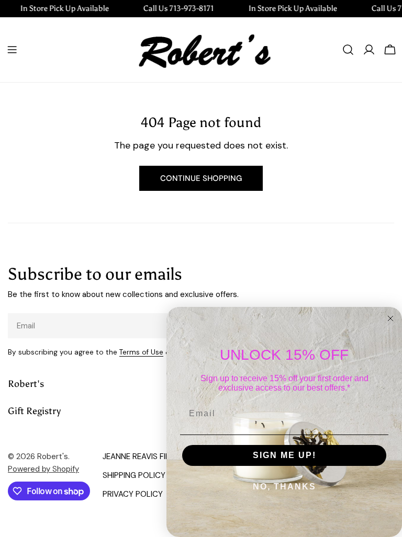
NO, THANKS (284, 486)
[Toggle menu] (12, 49)
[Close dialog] (390, 318)
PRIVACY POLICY (133, 494)
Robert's (52, 456)
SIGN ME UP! (284, 455)
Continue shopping (201, 178)
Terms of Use (141, 352)
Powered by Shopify (43, 469)
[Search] (348, 49)
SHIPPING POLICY (134, 475)
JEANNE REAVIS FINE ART (147, 456)
